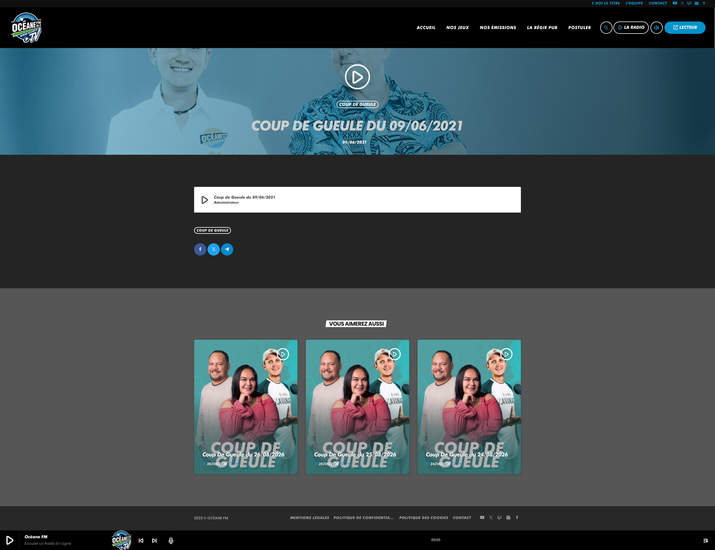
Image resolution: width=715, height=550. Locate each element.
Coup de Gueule (357, 104)
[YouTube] (675, 4)
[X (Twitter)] (682, 4)
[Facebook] (704, 4)
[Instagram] (697, 4)
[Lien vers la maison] (26, 27)
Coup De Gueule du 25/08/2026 (355, 454)
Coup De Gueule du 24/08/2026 (467, 454)
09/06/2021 (352, 142)
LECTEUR (685, 27)
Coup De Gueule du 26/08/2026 (243, 454)
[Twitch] (689, 4)
